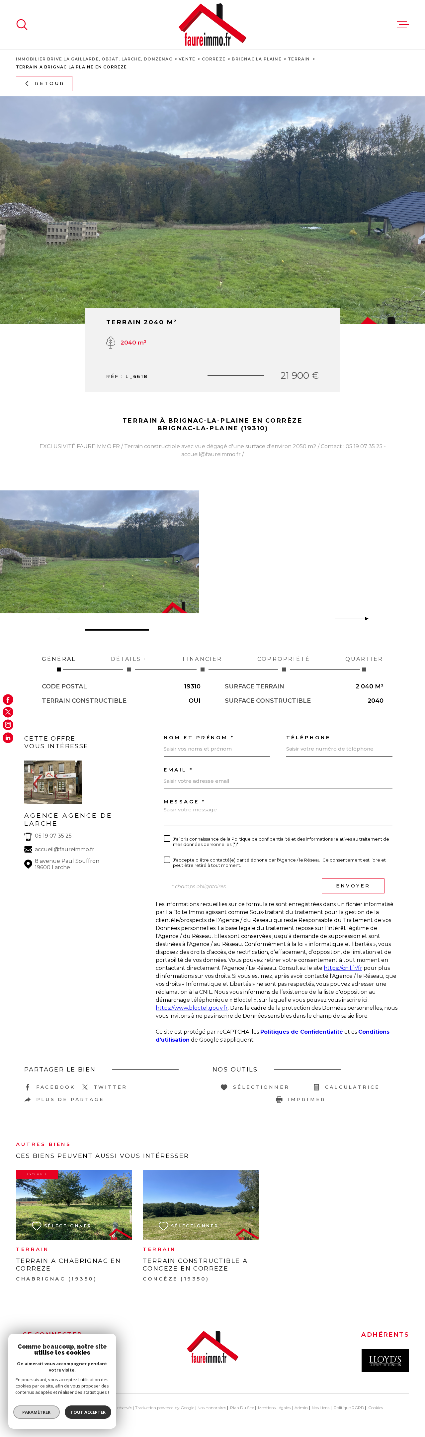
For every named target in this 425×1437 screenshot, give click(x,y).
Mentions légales (274, 1407)
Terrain (299, 58)
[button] (364, 618)
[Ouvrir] (22, 25)
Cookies (375, 1408)
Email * (179, 769)
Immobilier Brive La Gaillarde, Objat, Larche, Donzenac (94, 58)
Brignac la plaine (256, 58)
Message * (185, 801)
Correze (213, 58)
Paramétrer (37, 1412)
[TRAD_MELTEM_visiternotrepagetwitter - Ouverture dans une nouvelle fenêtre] (8, 712)
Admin (301, 1407)
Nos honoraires (212, 1407)
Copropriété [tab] (283, 659)
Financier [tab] (202, 659)
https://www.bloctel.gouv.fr (192, 1008)
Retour (50, 83)
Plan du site (242, 1407)
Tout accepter (88, 1412)
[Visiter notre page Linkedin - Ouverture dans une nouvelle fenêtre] (8, 737)
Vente (187, 58)
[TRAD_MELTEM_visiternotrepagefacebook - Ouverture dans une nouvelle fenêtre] (8, 699)
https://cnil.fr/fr (343, 968)
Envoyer (353, 886)
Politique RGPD (349, 1407)
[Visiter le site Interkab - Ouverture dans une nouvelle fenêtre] (385, 1360)
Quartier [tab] (364, 659)
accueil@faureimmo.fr (64, 849)
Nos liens (320, 1407)
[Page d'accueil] (212, 24)
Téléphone (308, 737)
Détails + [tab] (129, 659)
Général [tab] (59, 659)
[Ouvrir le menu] (403, 25)
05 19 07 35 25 (53, 836)
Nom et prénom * (199, 737)
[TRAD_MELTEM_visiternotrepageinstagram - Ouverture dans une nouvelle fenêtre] (8, 725)
